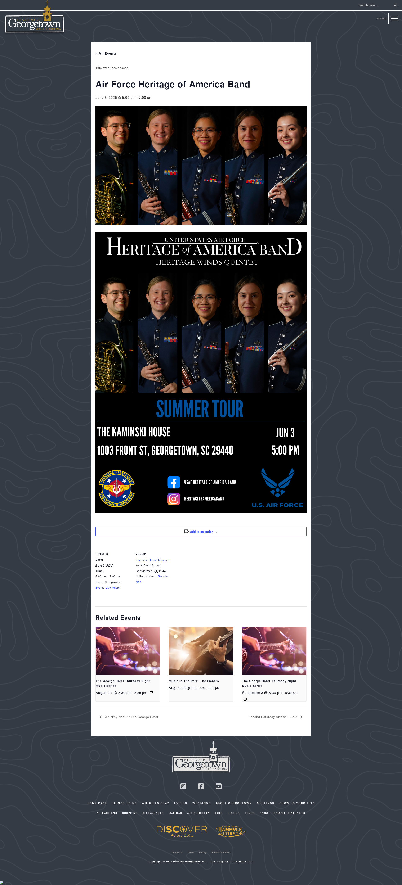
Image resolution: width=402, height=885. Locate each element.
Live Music (112, 588)
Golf (219, 813)
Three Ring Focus (241, 861)
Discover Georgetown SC (34, 17)
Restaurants (153, 813)
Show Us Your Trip (297, 803)
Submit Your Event (221, 852)
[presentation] (128, 651)
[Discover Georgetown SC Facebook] (201, 787)
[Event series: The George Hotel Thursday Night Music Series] (151, 692)
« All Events (106, 53)
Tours (250, 813)
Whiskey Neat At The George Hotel (131, 716)
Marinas (175, 813)
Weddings (201, 803)
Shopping (130, 813)
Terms (191, 852)
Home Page (97, 803)
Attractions (107, 813)
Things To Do (124, 803)
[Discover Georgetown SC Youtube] (218, 787)
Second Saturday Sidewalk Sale (273, 716)
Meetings (265, 803)
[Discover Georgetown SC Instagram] (183, 787)
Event (99, 588)
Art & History (198, 813)
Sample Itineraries (289, 813)
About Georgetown (234, 803)
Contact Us (177, 852)
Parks (264, 813)
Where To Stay (155, 803)
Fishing (234, 813)
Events (180, 803)
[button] (394, 18)
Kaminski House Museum (152, 560)
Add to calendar (201, 531)
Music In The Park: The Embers (194, 681)
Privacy (203, 852)
